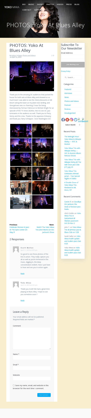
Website (16, 375)
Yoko (12, 7)
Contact (26, 10)
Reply (22, 273)
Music (31, 4)
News (20, 55)
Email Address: (67, 53)
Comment (17, 326)
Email (16, 364)
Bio (24, 4)
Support (38, 10)
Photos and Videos (29, 55)
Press (69, 4)
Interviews (68, 93)
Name (16, 354)
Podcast (67, 105)
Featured (67, 89)
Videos (60, 4)
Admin (14, 55)
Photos (50, 4)
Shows (40, 4)
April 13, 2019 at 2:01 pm (29, 285)
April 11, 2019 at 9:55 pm (29, 250)
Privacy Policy (65, 71)
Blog (77, 4)
